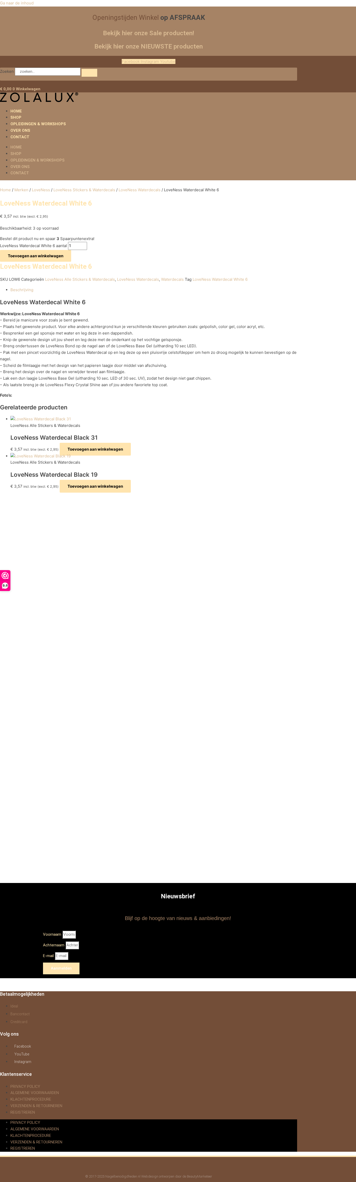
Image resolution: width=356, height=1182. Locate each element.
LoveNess (41, 189)
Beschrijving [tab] (21, 289)
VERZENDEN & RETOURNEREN (36, 1105)
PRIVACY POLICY (25, 1086)
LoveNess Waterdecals (140, 189)
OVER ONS (20, 130)
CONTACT (19, 137)
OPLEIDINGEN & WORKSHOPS (38, 124)
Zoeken (7, 71)
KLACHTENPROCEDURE (30, 1099)
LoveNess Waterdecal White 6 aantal (33, 245)
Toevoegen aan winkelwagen (35, 255)
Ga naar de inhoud (17, 3)
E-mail (49, 955)
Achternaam (54, 945)
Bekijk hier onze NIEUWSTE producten (148, 46)
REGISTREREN (22, 1112)
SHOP (15, 117)
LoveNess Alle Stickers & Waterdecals (80, 279)
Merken (21, 189)
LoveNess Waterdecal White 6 (220, 279)
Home (5, 189)
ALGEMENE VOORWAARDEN (34, 1092)
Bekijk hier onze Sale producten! (148, 33)
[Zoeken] (89, 73)
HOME (16, 111)
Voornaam (52, 934)
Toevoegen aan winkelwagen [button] (95, 449)
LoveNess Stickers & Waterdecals (84, 189)
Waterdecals (172, 279)
